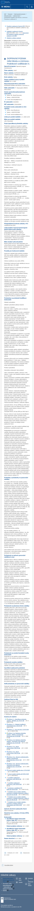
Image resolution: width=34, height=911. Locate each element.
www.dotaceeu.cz (7, 885)
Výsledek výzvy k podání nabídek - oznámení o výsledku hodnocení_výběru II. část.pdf (18, 798)
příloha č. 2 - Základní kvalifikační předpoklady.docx (16, 725)
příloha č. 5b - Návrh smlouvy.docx (13, 752)
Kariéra (5, 890)
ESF (5, 14)
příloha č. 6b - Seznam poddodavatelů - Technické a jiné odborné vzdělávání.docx (18, 765)
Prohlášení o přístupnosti (30, 880)
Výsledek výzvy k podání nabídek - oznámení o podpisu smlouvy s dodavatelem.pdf (16, 803)
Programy (10, 14)
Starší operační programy (19, 14)
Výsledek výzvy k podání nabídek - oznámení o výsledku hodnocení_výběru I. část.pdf (18, 793)
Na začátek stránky (9, 865)
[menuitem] (27, 7)
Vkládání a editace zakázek (14, 38)
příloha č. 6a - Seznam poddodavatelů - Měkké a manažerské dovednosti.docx (18, 758)
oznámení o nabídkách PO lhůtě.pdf (14, 788)
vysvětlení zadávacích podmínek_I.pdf (13, 778)
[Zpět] (5, 59)
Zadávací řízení (16, 15)
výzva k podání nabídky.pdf (15, 774)
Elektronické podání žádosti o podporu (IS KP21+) (8, 880)
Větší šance (20, 879)
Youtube (20, 882)
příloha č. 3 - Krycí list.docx (15, 729)
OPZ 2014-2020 (7, 15)
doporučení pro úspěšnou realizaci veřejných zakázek (18, 34)
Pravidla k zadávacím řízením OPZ (16, 26)
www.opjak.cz (7, 887)
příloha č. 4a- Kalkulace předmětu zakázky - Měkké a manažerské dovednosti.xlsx (16, 735)
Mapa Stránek (29, 884)
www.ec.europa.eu (8, 888)
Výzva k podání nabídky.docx (15, 770)
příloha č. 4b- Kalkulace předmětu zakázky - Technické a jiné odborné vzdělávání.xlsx (16, 741)
